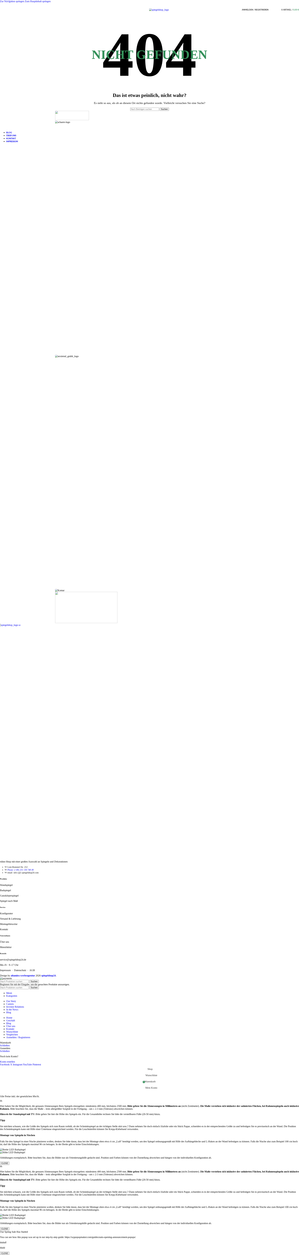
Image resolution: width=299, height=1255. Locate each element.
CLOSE (4, 1163)
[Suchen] (271, 10)
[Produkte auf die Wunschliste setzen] (276, 10)
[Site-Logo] (159, 9)
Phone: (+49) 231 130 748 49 (20, 870)
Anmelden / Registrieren (18, 1037)
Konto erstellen (7, 1061)
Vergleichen (12, 1034)
